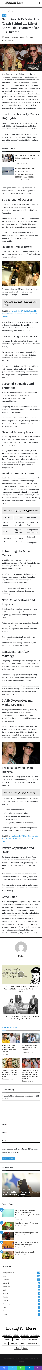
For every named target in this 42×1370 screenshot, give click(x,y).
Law (4, 1307)
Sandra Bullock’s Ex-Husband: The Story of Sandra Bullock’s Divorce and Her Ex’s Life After (19, 314)
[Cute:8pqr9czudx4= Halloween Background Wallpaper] (8, 1245)
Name (4, 1124)
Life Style (6, 1283)
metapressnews (8, 1272)
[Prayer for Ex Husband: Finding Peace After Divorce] (31, 1038)
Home (6, 11)
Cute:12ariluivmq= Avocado (25, 1252)
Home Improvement (10, 1304)
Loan (4, 1311)
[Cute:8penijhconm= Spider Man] (8, 1236)
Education (6, 1286)
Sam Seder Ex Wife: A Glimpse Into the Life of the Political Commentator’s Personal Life (20, 839)
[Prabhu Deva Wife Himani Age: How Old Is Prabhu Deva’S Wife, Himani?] (11, 1038)
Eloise (7, 37)
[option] (21, 1185)
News (5, 1314)
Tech (4, 1290)
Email (4, 1133)
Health (5, 1297)
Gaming (5, 1300)
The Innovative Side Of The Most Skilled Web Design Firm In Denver (27, 158)
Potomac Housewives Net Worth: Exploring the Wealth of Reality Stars (10, 1073)
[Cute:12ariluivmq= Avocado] (8, 1255)
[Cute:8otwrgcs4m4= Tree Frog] (8, 1226)
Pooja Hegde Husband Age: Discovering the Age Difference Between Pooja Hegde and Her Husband (31, 1074)
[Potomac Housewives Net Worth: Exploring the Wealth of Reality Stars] (11, 1063)
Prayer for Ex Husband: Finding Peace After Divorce (30, 1048)
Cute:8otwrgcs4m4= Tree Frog (26, 1223)
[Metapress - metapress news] (14, 3)
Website (4, 1141)
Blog (11, 11)
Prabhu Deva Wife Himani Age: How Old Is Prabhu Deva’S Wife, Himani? (10, 1049)
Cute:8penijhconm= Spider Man (26, 1233)
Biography (6, 1279)
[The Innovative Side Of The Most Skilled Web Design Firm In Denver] (8, 158)
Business (6, 1293)
